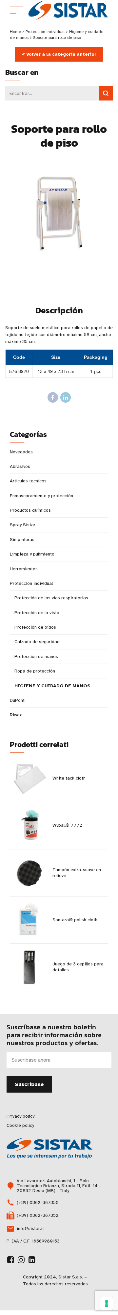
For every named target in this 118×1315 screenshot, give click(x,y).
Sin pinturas (22, 539)
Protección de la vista (36, 612)
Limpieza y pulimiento (32, 554)
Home (15, 31)
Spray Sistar (22, 525)
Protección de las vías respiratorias (51, 598)
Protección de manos (36, 656)
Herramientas (24, 569)
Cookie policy (20, 1125)
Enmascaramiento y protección (41, 496)
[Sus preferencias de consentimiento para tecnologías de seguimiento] (106, 1303)
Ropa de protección (34, 671)
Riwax (16, 715)
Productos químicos (30, 510)
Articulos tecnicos (28, 481)
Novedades (21, 452)
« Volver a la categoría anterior (59, 54)
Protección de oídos (35, 627)
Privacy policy (20, 1116)
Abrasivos (20, 466)
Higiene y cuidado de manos (52, 686)
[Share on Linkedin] (65, 397)
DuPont (17, 700)
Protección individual (45, 31)
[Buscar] (106, 93)
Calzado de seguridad (37, 641)
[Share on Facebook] (53, 397)
